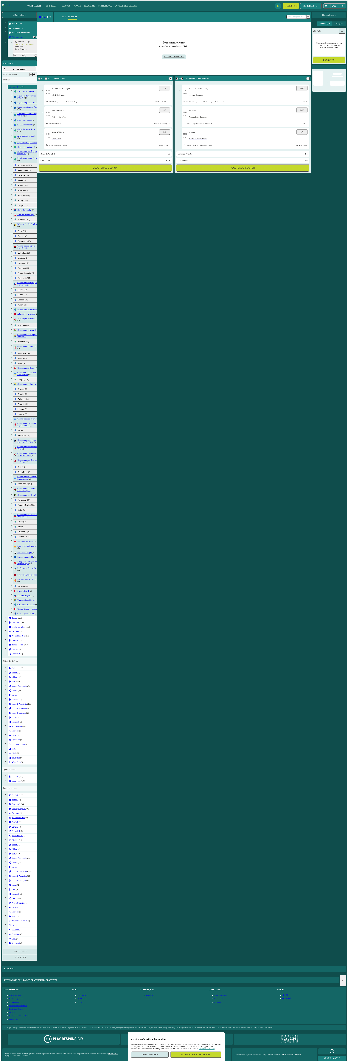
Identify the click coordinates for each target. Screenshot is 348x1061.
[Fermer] (344, 69)
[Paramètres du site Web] (326, 6)
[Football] (45, 17)
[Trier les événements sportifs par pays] (34, 74)
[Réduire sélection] (31, 74)
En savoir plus (113, 1054)
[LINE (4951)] (40, 17)
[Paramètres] (342, 31)
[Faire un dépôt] (278, 6)
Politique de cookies (207, 1049)
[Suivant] (46, 78)
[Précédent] (34, 37)
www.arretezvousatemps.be (292, 1055)
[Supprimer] (170, 78)
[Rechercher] (308, 17)
